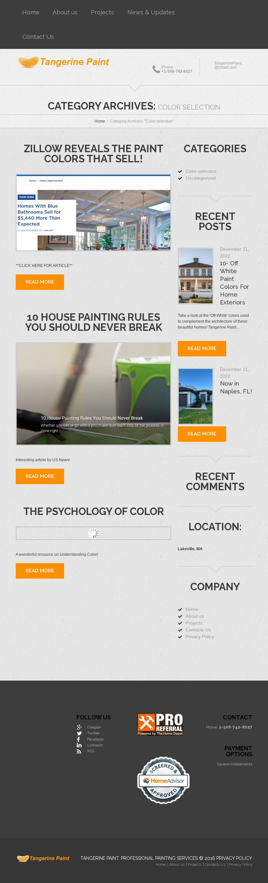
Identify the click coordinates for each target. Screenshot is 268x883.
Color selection (201, 171)
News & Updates (151, 12)
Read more (39, 282)
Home (30, 12)
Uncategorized (201, 178)
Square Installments (234, 764)
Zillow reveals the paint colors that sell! (93, 154)
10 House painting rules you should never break (93, 322)
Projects (102, 12)
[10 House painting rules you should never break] (93, 394)
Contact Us (38, 36)
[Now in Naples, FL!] (195, 396)
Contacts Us (198, 629)
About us (65, 12)
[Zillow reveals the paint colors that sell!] (93, 212)
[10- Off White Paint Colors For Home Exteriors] (195, 276)
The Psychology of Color (93, 511)
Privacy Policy (200, 636)
